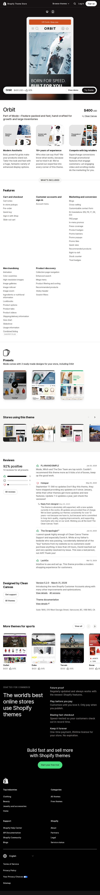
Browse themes (60, 3)
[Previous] (88, 417)
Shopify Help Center (12, 828)
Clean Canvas (91, 116)
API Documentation (12, 833)
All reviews (10, 492)
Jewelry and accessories (14, 806)
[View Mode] (43, 385)
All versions (55, 593)
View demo (73, 90)
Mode (15, 115)
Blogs (5, 842)
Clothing (7, 796)
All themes (10, 600)
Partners (55, 833)
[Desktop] (47, 12)
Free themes (56, 801)
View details (42, 593)
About (53, 828)
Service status (57, 842)
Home (5, 811)
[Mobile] (53, 12)
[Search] (75, 4)
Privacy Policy (9, 870)
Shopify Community (12, 837)
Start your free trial (50, 765)
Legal (53, 837)
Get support (11, 594)
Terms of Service (11, 864)
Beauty (6, 801)
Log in (81, 3)
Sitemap (7, 883)
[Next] (95, 417)
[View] (15, 433)
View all (78, 626)
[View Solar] (72, 385)
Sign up (91, 3)
